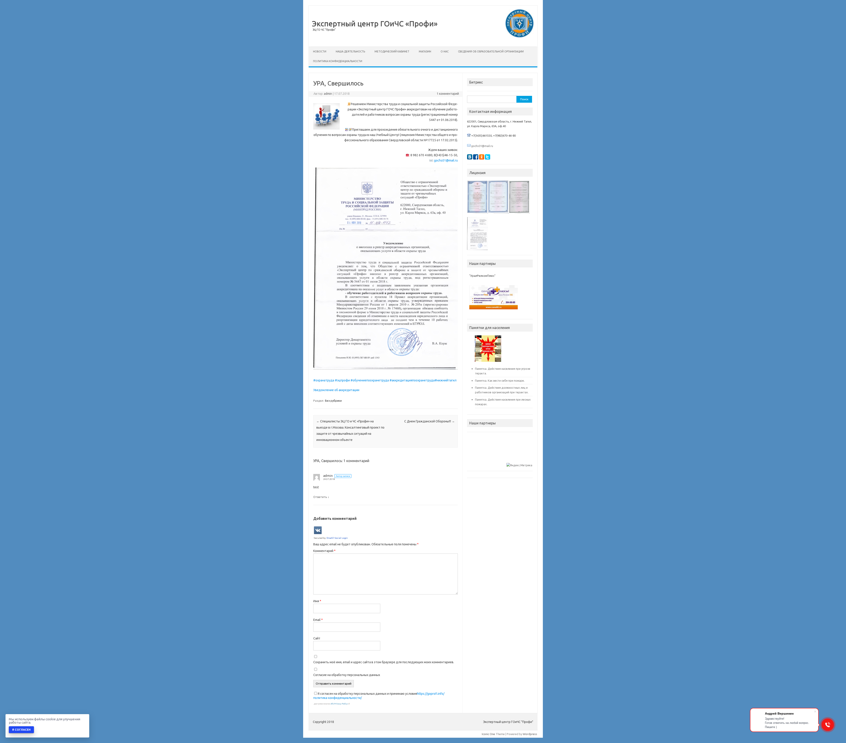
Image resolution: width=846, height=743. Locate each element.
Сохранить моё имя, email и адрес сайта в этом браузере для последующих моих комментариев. (383, 662)
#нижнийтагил (445, 380)
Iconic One (488, 734)
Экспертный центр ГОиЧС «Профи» (375, 23)
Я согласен (21, 729)
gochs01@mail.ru (446, 160)
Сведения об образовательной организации (491, 51)
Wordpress (530, 734)
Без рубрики (333, 400)
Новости (319, 51)
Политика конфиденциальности (337, 61)
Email (318, 620)
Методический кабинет (392, 51)
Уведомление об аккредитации (336, 390)
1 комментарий (448, 93)
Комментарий (324, 551)
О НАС (445, 51)
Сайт (316, 638)
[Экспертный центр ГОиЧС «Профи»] (519, 36)
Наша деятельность (350, 51)
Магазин (425, 51)
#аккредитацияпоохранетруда (412, 380)
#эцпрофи (342, 380)
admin (328, 93)
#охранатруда (323, 380)
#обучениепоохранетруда (370, 380)
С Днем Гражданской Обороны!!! (429, 421)
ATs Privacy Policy (339, 704)
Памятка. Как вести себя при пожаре (499, 380)
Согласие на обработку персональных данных (346, 675)
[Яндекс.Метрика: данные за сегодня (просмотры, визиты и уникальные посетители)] (519, 465)
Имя (317, 601)
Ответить (320, 496)
